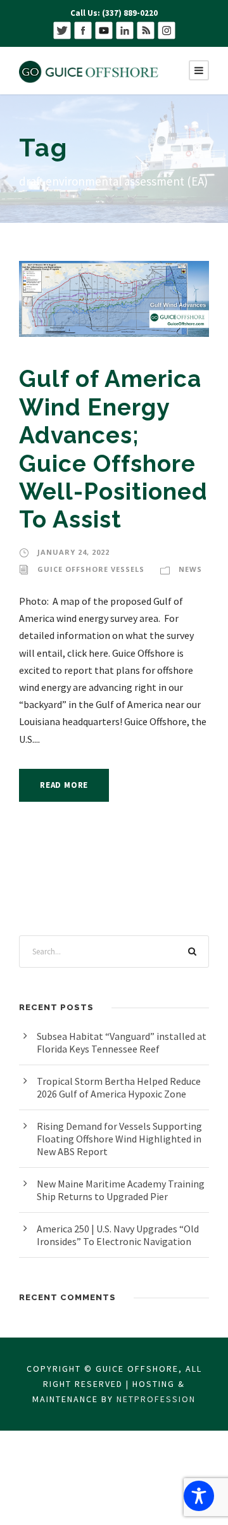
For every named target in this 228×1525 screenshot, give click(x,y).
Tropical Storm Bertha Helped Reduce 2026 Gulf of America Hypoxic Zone (119, 1087)
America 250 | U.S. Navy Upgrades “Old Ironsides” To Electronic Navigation (118, 1235)
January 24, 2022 (73, 552)
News (190, 569)
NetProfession (156, 1399)
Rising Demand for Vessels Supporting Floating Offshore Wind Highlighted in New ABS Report (119, 1139)
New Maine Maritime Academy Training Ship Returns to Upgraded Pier (121, 1190)
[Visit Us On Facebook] (82, 29)
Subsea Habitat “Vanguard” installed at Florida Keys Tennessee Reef (121, 1042)
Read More (64, 785)
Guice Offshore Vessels (90, 569)
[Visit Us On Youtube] (103, 29)
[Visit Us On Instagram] (166, 29)
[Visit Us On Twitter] (61, 29)
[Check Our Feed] (145, 29)
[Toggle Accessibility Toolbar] (198, 1495)
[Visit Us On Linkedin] (124, 29)
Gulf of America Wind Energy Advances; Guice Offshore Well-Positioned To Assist (113, 449)
